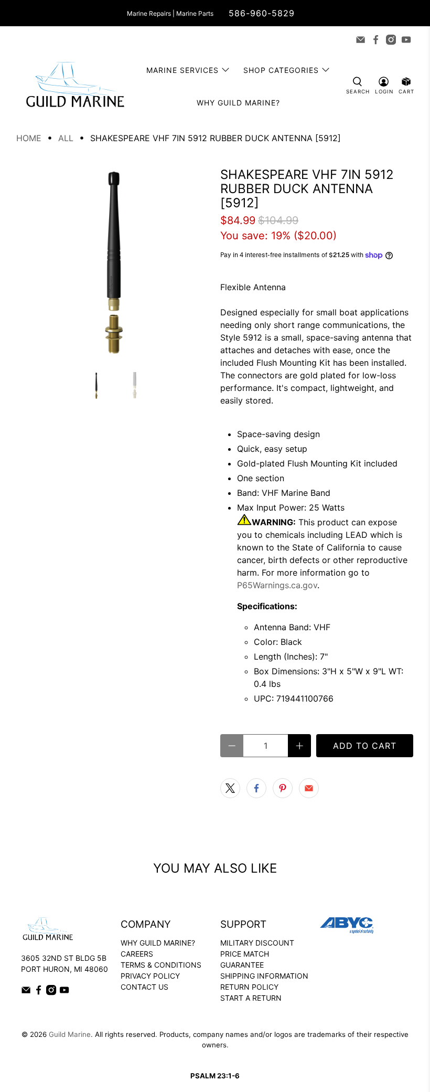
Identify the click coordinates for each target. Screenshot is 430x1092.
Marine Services (182, 70)
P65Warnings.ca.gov (277, 585)
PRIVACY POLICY (150, 975)
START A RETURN (251, 997)
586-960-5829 (262, 13)
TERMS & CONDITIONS (161, 964)
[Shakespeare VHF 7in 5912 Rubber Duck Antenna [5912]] (113, 264)
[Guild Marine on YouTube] (406, 40)
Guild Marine (70, 1034)
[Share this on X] (230, 788)
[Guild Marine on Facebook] (376, 40)
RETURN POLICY (249, 986)
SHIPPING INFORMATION (264, 975)
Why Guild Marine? (238, 102)
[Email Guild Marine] (361, 40)
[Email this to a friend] (309, 788)
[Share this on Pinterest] (283, 788)
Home (28, 138)
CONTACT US (144, 986)
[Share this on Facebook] (256, 788)
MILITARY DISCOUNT (257, 942)
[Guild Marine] (75, 86)
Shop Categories (281, 70)
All (65, 138)
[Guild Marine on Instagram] (391, 40)
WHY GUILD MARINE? (158, 942)
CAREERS (137, 953)
